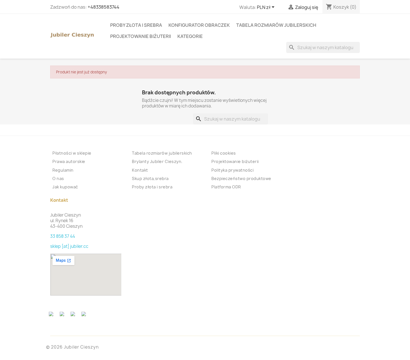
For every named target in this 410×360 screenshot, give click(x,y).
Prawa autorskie (68, 161)
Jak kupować (65, 186)
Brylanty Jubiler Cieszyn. (157, 161)
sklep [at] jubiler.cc (69, 246)
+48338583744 (103, 7)
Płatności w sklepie (71, 153)
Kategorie (190, 36)
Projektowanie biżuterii (140, 36)
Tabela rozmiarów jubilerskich (276, 25)
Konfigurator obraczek (199, 25)
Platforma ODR (226, 186)
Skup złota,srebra (150, 178)
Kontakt (140, 170)
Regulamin (63, 170)
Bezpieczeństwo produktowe (241, 178)
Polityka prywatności (232, 170)
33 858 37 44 (62, 236)
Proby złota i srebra (136, 25)
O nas (58, 178)
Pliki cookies (223, 153)
